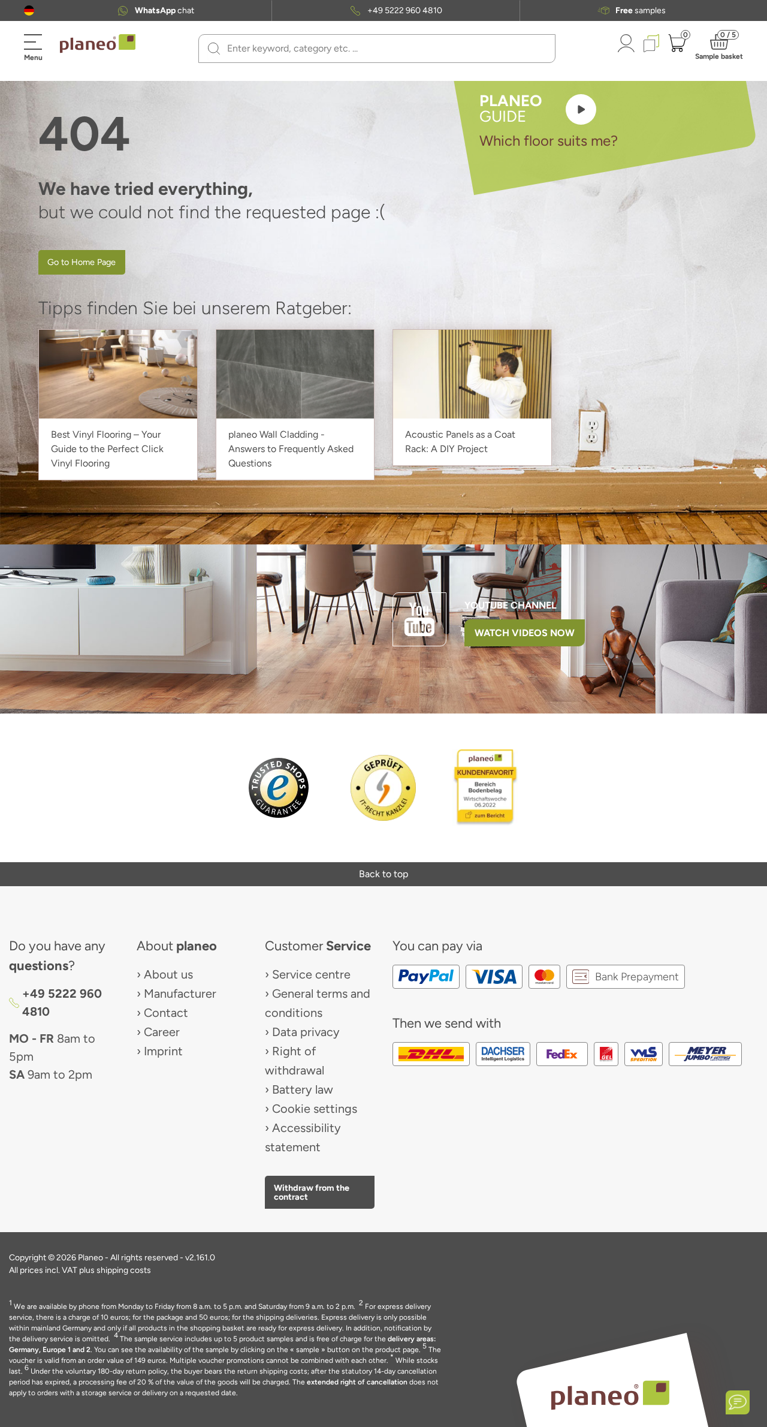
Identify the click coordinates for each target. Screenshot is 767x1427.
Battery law (302, 1089)
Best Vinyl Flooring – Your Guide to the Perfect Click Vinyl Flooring (107, 449)
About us (168, 974)
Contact (166, 1012)
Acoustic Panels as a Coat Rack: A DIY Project (460, 441)
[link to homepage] (97, 43)
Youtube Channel (510, 605)
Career (162, 1032)
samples (640, 11)
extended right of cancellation (357, 1382)
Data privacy (306, 1032)
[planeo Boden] (610, 1395)
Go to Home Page (81, 262)
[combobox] (384, 49)
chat (164, 11)
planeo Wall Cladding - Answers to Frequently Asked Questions (291, 449)
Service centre (311, 974)
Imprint (163, 1051)
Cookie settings (314, 1108)
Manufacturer (180, 993)
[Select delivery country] (29, 10)
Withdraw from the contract (311, 1192)
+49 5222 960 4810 (404, 11)
